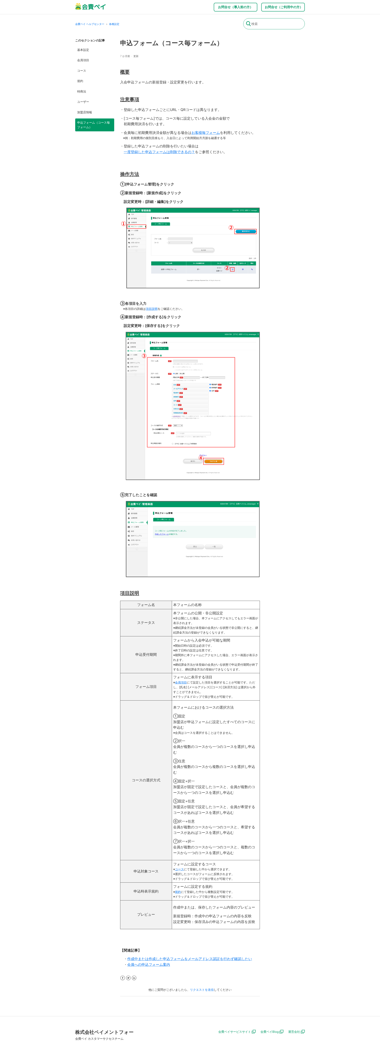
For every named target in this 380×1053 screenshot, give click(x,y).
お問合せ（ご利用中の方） (284, 7)
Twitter (128, 978)
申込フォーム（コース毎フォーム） (93, 125)
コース (81, 71)
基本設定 (83, 50)
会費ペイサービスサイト (234, 1032)
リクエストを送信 (202, 990)
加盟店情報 (84, 112)
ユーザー (83, 102)
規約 (80, 81)
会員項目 (83, 60)
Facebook (122, 978)
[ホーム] (90, 9)
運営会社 (294, 1032)
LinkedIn (134, 978)
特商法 (81, 91)
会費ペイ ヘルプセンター (89, 24)
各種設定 (114, 24)
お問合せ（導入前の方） (235, 7)
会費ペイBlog (269, 1032)
